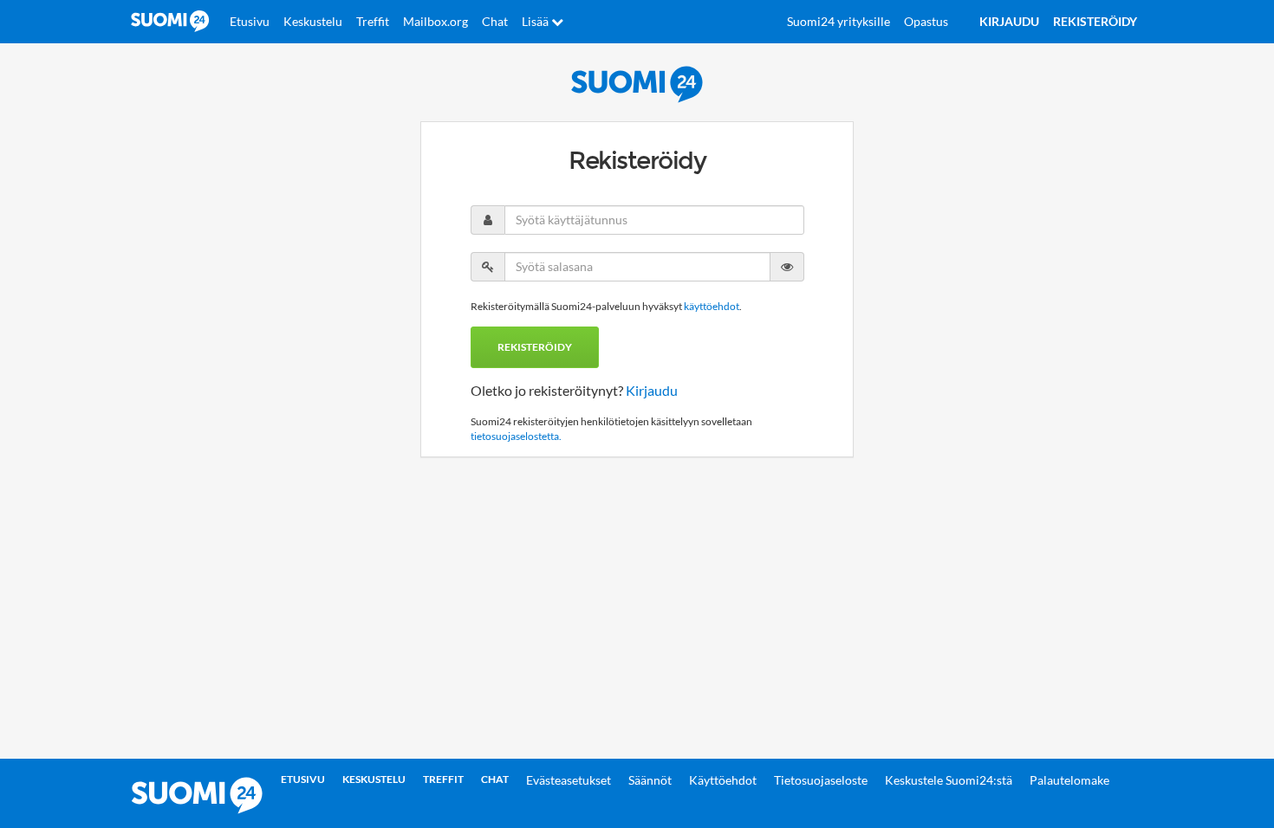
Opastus (926, 21)
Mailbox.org (435, 21)
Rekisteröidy (534, 346)
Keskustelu (312, 21)
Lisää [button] (536, 21)
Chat (495, 21)
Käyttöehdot (723, 780)
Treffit (372, 21)
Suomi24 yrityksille (838, 21)
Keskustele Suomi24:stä (948, 780)
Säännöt (650, 780)
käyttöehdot (711, 306)
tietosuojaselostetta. (516, 436)
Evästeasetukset (568, 780)
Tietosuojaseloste (821, 780)
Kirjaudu (652, 390)
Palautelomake (1069, 780)
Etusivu (250, 21)
